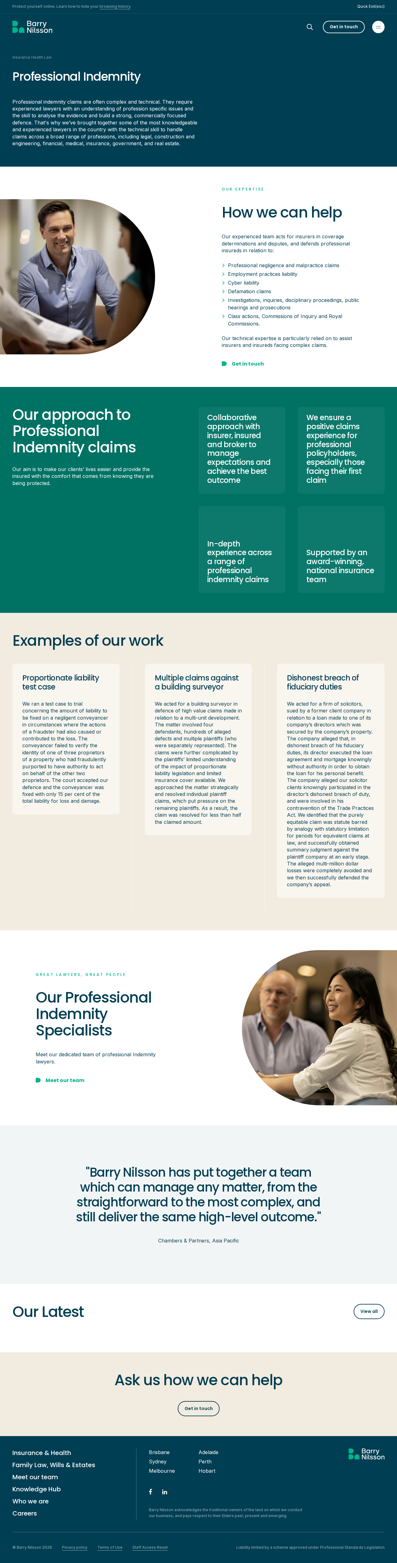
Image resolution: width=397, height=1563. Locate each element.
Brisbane (159, 1452)
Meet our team (35, 1477)
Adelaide (208, 1452)
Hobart (206, 1471)
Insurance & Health (41, 1452)
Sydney (158, 1461)
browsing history (115, 6)
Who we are (30, 1501)
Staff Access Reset (150, 1547)
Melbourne (162, 1471)
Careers (24, 1513)
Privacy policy (74, 1547)
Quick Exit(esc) (371, 6)
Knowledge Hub (36, 1489)
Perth (205, 1461)
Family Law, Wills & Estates (53, 1465)
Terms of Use (110, 1547)
